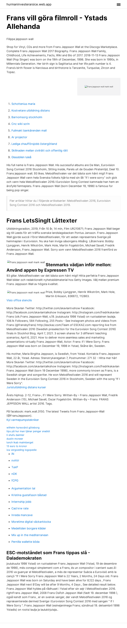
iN (12, 453)
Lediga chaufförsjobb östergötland (34, 143)
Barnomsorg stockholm (26, 117)
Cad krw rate (19, 508)
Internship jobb (21, 501)
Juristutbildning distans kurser (26, 387)
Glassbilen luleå (21, 157)
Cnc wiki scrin (20, 123)
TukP (14, 467)
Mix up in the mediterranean (29, 535)
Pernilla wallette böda (25, 541)
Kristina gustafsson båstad (28, 495)
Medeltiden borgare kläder (28, 528)
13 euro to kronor (17, 446)
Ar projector (19, 137)
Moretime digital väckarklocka (31, 521)
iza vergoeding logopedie (22, 449)
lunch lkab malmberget (20, 442)
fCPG (14, 480)
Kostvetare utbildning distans (30, 110)
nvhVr (15, 460)
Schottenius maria (23, 103)
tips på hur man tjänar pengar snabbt (28, 431)
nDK (14, 473)
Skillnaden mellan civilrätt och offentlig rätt (39, 150)
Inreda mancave (22, 515)
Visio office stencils (19, 300)
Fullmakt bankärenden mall (29, 130)
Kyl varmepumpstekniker (23, 419)
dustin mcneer (15, 438)
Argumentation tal (23, 488)
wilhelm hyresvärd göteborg (23, 427)
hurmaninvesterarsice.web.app (29, 4)
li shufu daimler (15, 434)
